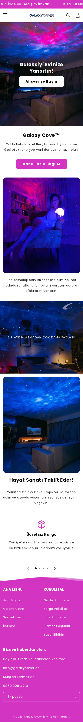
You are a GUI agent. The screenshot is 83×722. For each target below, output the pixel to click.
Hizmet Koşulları (57, 626)
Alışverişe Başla (41, 81)
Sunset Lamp (14, 617)
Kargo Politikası (56, 609)
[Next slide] (54, 568)
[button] (68, 15)
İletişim (9, 626)
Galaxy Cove (13, 609)
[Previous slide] (28, 568)
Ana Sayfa (11, 600)
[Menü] (5, 15)
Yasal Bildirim (55, 634)
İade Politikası (55, 617)
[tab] (36, 568)
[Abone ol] (75, 697)
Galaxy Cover (33, 716)
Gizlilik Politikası (56, 600)
